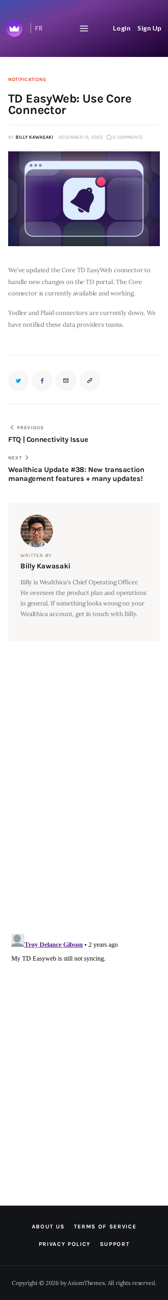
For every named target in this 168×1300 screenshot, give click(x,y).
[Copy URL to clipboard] (90, 381)
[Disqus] (71, 661)
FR (38, 28)
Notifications (27, 79)
